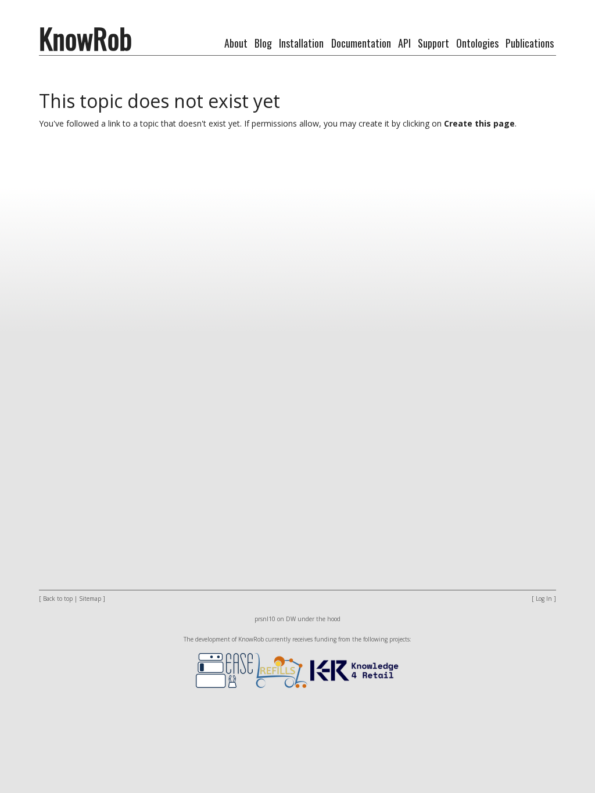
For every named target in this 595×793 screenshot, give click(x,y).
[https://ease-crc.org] (224, 669)
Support (433, 43)
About (236, 43)
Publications (530, 43)
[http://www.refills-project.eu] (281, 669)
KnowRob (85, 38)
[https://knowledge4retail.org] (354, 669)
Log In (544, 598)
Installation (301, 43)
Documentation (361, 43)
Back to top (58, 598)
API (404, 43)
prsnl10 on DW (275, 619)
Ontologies (477, 43)
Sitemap (90, 598)
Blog (263, 43)
